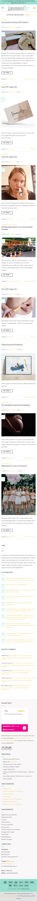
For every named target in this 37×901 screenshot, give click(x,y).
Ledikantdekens (8, 794)
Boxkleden (6, 797)
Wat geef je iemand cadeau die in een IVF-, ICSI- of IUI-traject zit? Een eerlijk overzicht (20, 579)
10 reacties (13, 629)
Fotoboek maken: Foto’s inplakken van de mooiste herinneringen (19, 634)
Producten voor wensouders (12, 804)
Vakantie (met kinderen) (12, 345)
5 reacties (11, 644)
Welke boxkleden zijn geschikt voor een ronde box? (19, 604)
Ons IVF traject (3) (9, 87)
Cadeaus (14, 225)
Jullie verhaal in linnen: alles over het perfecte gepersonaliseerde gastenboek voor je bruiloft (21, 625)
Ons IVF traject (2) (9, 157)
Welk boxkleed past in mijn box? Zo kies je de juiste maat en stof (20, 591)
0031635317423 (8, 864)
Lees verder (7, 72)
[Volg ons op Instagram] (6, 748)
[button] (2, 7)
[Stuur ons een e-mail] (10, 748)
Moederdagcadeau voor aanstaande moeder (17, 228)
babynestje (17, 738)
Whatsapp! (10, 861)
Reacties (33, 149)
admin (27, 14)
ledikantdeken (26, 738)
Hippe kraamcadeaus (10, 802)
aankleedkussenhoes (8, 741)
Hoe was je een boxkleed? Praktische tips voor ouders (19, 597)
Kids (2, 342)
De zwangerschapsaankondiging (15, 405)
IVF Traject (4, 20)
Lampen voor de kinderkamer (12, 799)
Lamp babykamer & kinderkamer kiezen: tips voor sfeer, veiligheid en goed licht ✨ (20, 610)
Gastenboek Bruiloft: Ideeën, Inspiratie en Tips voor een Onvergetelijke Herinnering (19, 641)
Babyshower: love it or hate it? (14, 466)
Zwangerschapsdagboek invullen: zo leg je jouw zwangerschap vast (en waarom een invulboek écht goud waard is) (20, 617)
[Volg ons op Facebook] (3, 748)
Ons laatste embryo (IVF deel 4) (14, 22)
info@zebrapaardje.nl (10, 866)
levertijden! (13, 762)
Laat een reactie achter (30, 79)
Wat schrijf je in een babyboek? (16, 585)
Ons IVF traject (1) (9, 289)
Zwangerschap (6, 225)
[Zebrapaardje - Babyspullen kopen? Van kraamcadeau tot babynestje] (18, 7)
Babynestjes (7, 789)
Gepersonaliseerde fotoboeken (13, 791)
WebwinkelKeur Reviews (9, 896)
